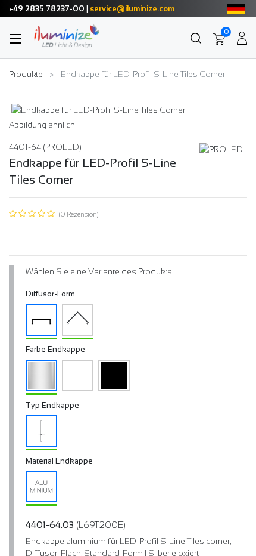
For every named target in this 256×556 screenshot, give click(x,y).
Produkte (26, 74)
